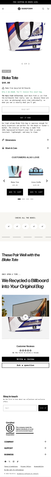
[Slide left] (22, 64)
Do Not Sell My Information (14, 470)
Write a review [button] (25, 359)
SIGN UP (43, 408)
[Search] (43, 8)
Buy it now (25, 118)
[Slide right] (29, 64)
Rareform (12, 473)
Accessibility (39, 466)
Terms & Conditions (11, 466)
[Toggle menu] (2, 8)
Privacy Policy (26, 466)
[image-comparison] (25, 317)
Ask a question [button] (25, 365)
